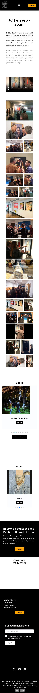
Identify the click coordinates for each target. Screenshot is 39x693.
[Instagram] (14, 669)
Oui (17, 690)
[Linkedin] (24, 669)
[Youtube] (19, 669)
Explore (19, 422)
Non (22, 690)
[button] (19, 4)
